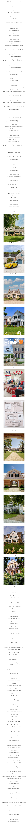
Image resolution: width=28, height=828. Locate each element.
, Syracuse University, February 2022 (14, 804)
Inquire (14, 826)
